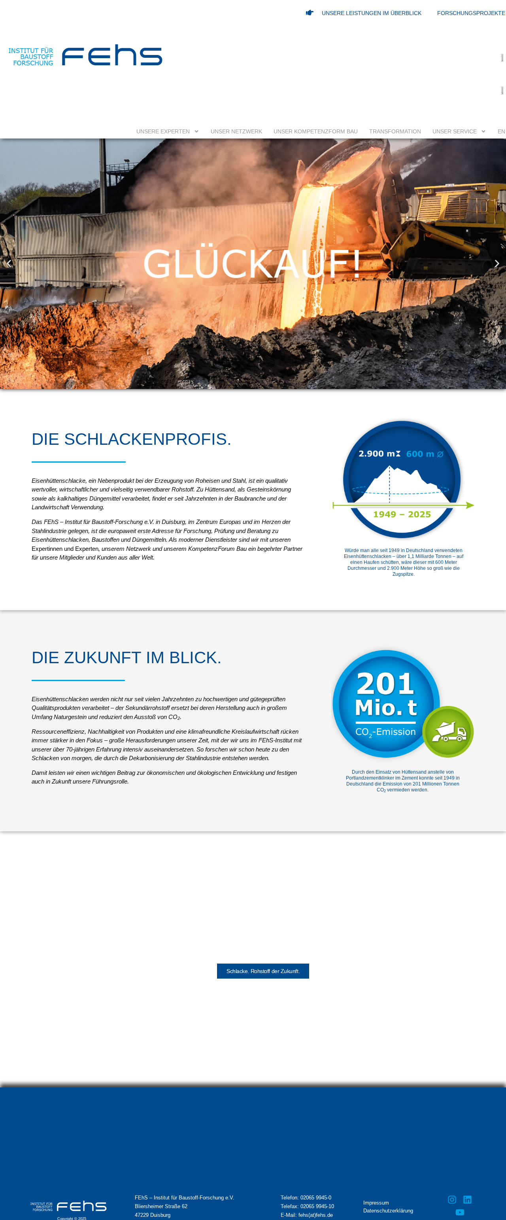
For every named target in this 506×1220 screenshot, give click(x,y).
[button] (9, 264)
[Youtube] (459, 1212)
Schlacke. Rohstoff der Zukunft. (263, 971)
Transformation (395, 131)
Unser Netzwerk (236, 131)
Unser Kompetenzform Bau (316, 131)
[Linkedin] (467, 1199)
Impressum (376, 1203)
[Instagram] (452, 1199)
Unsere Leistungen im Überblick (371, 13)
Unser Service (454, 131)
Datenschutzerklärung (388, 1211)
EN (501, 131)
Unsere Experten (163, 131)
